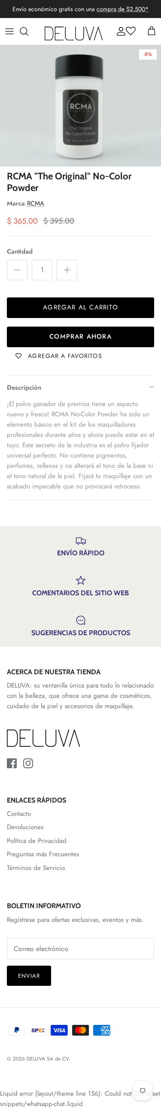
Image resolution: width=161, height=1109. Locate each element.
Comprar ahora (80, 336)
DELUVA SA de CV (48, 1059)
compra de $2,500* (123, 9)
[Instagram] (28, 763)
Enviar (29, 976)
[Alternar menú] (9, 31)
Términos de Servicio (36, 868)
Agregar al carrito (80, 307)
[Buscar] (28, 31)
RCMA (35, 203)
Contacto (19, 813)
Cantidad (20, 251)
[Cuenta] (118, 31)
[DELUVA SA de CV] (74, 31)
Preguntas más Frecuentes (43, 854)
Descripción (24, 387)
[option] (80, 106)
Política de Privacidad (37, 840)
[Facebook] (12, 763)
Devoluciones (25, 827)
